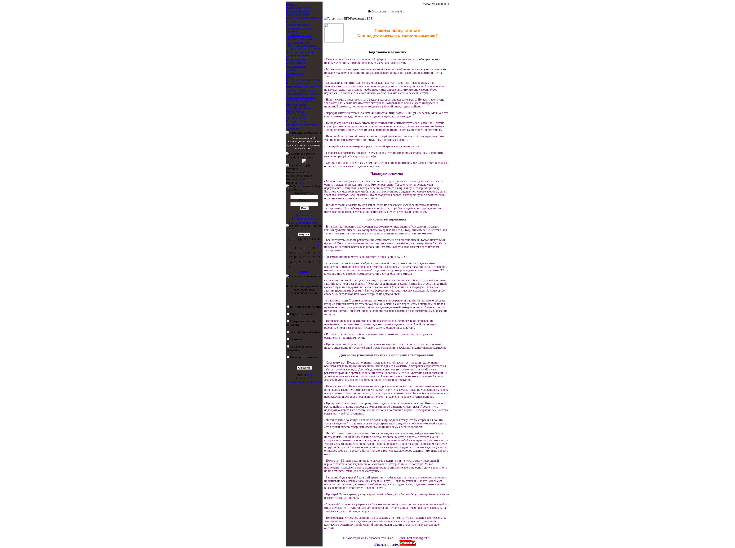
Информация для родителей (304, 86)
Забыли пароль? (304, 218)
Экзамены (292, 31)
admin (310, 374)
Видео (290, 76)
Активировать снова (304, 222)
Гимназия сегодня (297, 14)
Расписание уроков (298, 7)
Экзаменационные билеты (304, 49)
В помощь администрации (303, 80)
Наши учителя (295, 21)
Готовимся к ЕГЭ (298, 42)
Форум (290, 69)
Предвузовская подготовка (303, 18)
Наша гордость (295, 59)
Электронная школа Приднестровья (299, 102)
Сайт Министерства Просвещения (299, 109)
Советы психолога (298, 55)
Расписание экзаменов (302, 45)
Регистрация (304, 215)
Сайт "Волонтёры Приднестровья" (297, 116)
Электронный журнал (300, 97)
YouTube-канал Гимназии (302, 93)
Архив (304, 271)
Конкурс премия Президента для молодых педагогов (302, 125)
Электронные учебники (301, 52)
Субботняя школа (297, 24)
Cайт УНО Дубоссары (300, 90)
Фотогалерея (294, 73)
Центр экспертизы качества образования (300, 37)
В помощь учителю (298, 83)
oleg (301, 182)
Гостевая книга (296, 66)
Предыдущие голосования (304, 381)
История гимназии (298, 11)
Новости (291, 4)
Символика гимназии (300, 28)
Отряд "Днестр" (296, 62)
